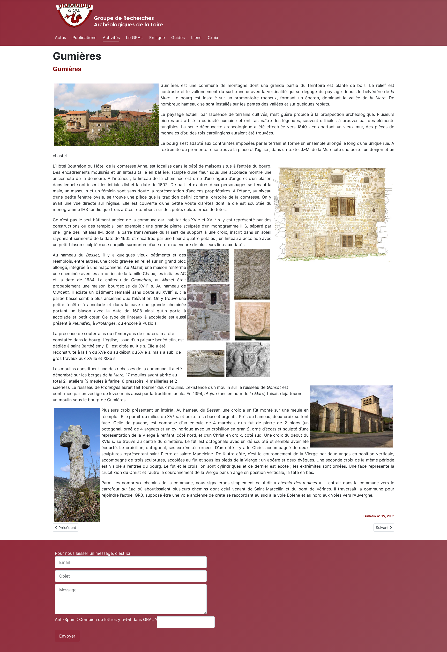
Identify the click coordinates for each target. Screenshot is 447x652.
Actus (60, 37)
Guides (178, 37)
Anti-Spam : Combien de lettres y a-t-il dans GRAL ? (106, 619)
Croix (213, 37)
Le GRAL (134, 37)
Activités (111, 37)
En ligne (157, 37)
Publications (84, 37)
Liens (196, 37)
